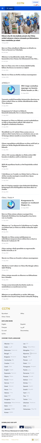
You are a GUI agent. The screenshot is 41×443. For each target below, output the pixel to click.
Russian (28, 376)
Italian (8, 406)
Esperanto (10, 373)
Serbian (27, 380)
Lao (25, 343)
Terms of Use (14, 439)
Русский (4, 330)
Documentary (24, 330)
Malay (29, 347)
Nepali (26, 357)
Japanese (9, 409)
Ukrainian (29, 402)
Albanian (8, 343)
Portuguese (29, 366)
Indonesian (12, 402)
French (8, 380)
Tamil (26, 393)
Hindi (7, 396)
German (9, 383)
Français (4, 327)
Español (22, 324)
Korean (8, 412)
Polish (27, 363)
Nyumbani (5, 313)
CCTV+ (4, 334)
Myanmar (30, 353)
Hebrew (8, 393)
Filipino (8, 376)
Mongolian (28, 350)
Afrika (22, 313)
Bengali (7, 353)
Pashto (27, 370)
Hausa (8, 389)
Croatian (9, 363)
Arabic (8, 347)
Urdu (26, 406)
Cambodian (9, 360)
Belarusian (10, 350)
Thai (26, 396)
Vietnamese (29, 409)
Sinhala (27, 383)
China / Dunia (7, 197)
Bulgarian (10, 357)
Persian (27, 360)
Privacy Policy (5, 439)
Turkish (27, 399)
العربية (22, 327)
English (4, 324)
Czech (8, 366)
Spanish (28, 386)
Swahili (28, 389)
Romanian (28, 373)
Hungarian (9, 399)
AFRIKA (5, 83)
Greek (8, 386)
